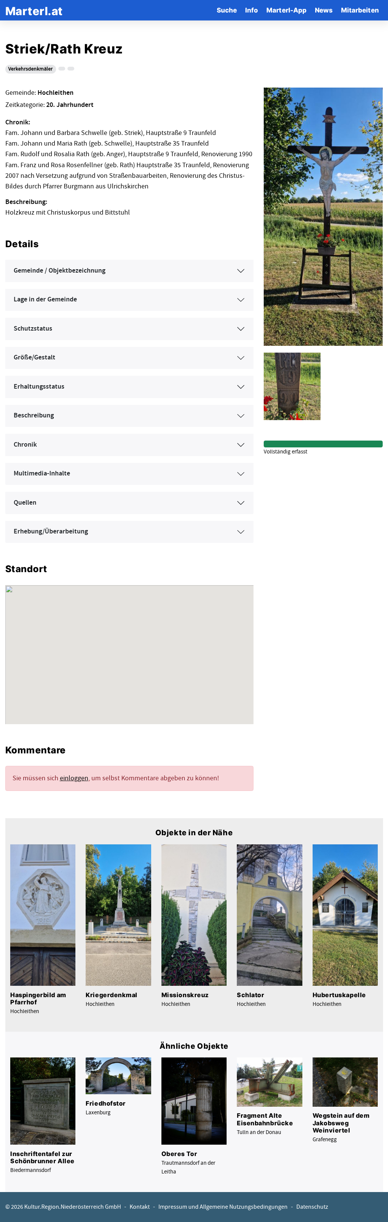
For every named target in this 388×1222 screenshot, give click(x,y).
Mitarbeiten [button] (360, 10)
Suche (227, 10)
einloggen (74, 778)
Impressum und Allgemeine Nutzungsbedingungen (223, 1207)
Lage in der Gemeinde (45, 299)
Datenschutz (312, 1207)
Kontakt (140, 1207)
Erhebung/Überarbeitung (51, 531)
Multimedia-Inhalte (42, 473)
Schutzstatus (33, 328)
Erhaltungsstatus (39, 386)
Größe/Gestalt (34, 357)
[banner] (34, 10)
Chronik (25, 444)
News (324, 10)
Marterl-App (286, 10)
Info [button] (251, 10)
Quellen (25, 502)
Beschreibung (34, 415)
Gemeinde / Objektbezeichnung (59, 270)
